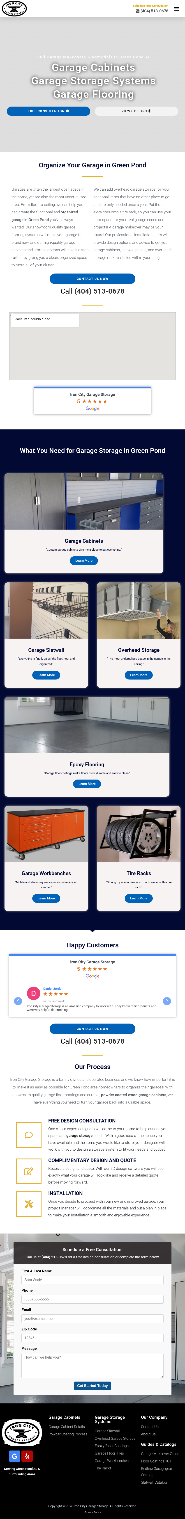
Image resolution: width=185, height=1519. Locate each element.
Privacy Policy (92, 1512)
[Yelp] (27, 1456)
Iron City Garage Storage (92, 394)
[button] (176, 8)
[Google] (14, 1456)
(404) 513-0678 (99, 291)
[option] (92, 999)
